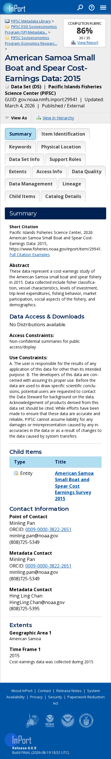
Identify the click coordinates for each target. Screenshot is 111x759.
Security (55, 696)
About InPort (21, 690)
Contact (44, 690)
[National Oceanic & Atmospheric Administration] (68, 726)
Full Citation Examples (29, 254)
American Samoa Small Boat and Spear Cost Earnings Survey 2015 (74, 486)
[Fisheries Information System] (31, 726)
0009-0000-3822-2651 (48, 529)
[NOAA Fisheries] (49, 726)
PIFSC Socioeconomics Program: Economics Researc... (31, 40)
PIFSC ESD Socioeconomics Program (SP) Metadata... (31, 29)
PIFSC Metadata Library (31, 21)
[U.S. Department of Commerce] (86, 726)
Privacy (36, 696)
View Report (87, 42)
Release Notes (69, 690)
